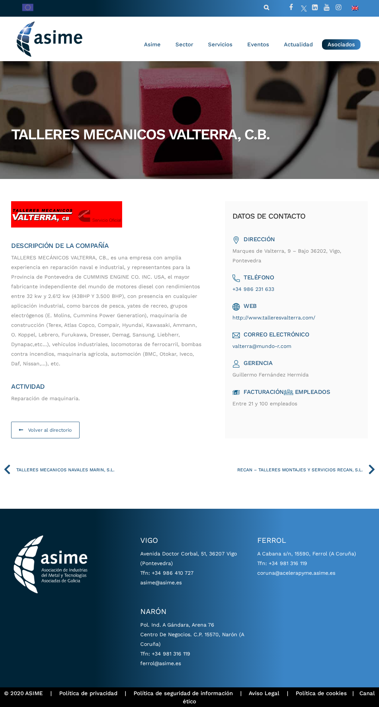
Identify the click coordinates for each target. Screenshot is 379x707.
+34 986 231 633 (253, 289)
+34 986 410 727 (173, 573)
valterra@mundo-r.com (261, 346)
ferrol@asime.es (160, 663)
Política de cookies (321, 693)
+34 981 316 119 (171, 654)
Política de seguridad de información (183, 693)
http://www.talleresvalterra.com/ (273, 318)
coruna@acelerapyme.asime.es (296, 573)
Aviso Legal (264, 693)
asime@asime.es (161, 582)
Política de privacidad (88, 693)
